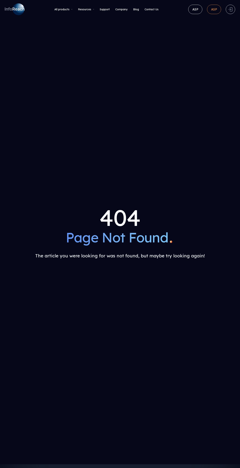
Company (121, 9)
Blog (136, 9)
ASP (195, 9)
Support (105, 9)
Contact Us (151, 9)
